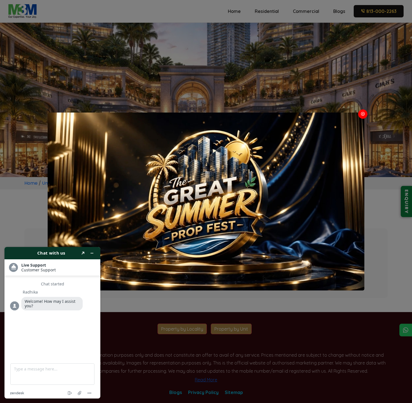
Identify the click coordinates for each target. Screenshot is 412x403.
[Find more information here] (52, 322)
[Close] (362, 114)
